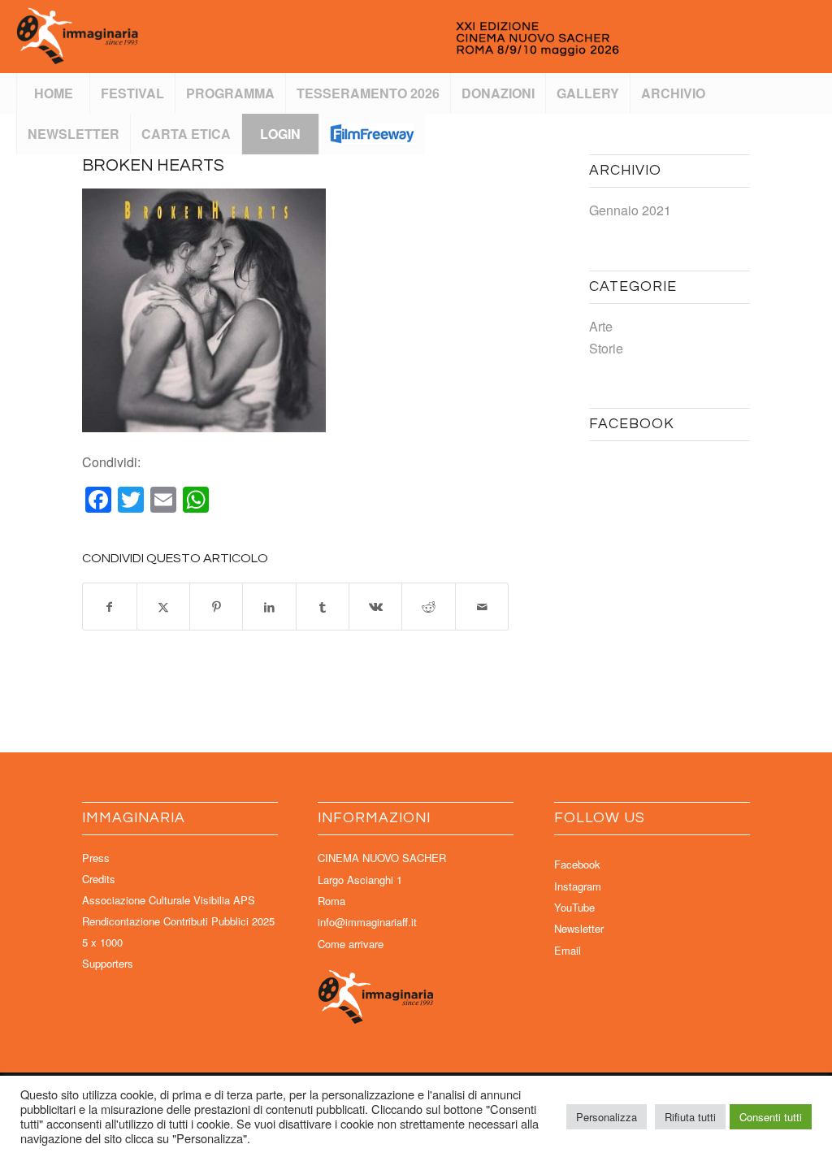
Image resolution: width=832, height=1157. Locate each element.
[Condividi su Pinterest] (216, 606)
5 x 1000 (102, 942)
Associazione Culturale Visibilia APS (168, 900)
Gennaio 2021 (630, 210)
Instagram (577, 886)
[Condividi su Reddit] (428, 606)
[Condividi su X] (163, 606)
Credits (98, 878)
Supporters (107, 963)
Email (567, 950)
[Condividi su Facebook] (109, 606)
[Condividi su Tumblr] (323, 606)
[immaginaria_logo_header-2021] (373, 36)
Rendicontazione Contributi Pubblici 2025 (178, 921)
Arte (601, 326)
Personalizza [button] (606, 1116)
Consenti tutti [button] (770, 1116)
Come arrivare (351, 943)
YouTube (574, 907)
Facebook (577, 864)
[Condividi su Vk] (375, 606)
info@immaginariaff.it (367, 922)
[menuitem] (52, 93)
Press (96, 857)
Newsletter (579, 928)
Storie (606, 348)
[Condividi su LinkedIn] (269, 606)
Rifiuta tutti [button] (690, 1116)
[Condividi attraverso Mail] (482, 606)
